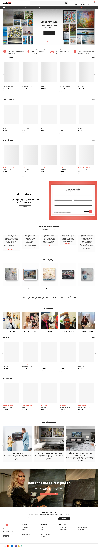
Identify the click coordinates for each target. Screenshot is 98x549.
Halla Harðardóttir (45, 405)
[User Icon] (89, 2)
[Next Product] (95, 73)
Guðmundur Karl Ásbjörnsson (66, 84)
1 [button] (47, 41)
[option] (49, 27)
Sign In (88, 4)
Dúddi (61, 127)
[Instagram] (7, 536)
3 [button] (50, 41)
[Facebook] (4, 536)
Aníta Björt (43, 127)
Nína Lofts (43, 167)
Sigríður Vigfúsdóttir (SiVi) (9, 167)
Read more (17, 459)
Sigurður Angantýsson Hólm (66, 364)
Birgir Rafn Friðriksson (26, 84)
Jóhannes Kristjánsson (8, 405)
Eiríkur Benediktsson (64, 167)
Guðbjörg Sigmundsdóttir (27, 405)
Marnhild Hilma (25, 127)
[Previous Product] (3, 73)
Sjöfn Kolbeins (81, 127)
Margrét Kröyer (6, 364)
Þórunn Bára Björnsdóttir (8, 84)
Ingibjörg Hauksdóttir (45, 84)
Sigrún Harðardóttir (45, 364)
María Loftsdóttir (82, 405)
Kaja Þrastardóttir (82, 364)
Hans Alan (24, 167)
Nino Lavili (80, 84)
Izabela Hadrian (63, 405)
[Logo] (7, 3)
